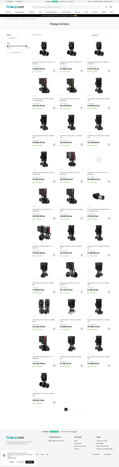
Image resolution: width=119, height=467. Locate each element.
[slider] (7, 46)
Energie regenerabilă (51, 12)
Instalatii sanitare (19, 12)
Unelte (86, 12)
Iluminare (94, 12)
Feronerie (77, 12)
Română (20, 1)
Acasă (7, 18)
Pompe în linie (33, 18)
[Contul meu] (106, 7)
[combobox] (66, 7)
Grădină (104, 12)
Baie (40, 12)
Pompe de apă (24, 18)
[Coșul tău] (111, 7)
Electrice (8, 12)
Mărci (111, 12)
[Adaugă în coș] (54, 70)
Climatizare (31, 12)
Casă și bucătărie (66, 12)
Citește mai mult (11, 457)
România (10, 1)
